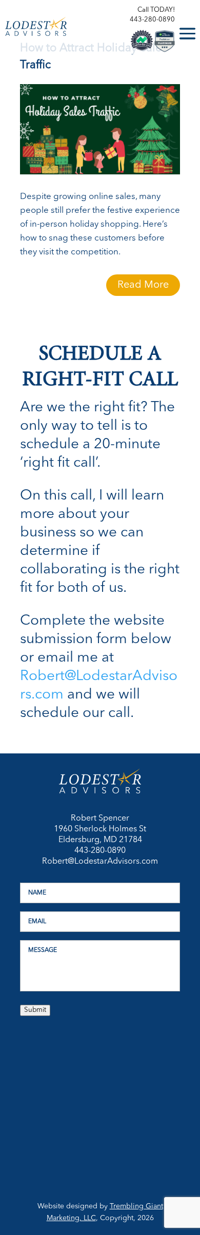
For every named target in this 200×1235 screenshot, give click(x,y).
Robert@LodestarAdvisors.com (100, 862)
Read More (143, 285)
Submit (35, 1010)
